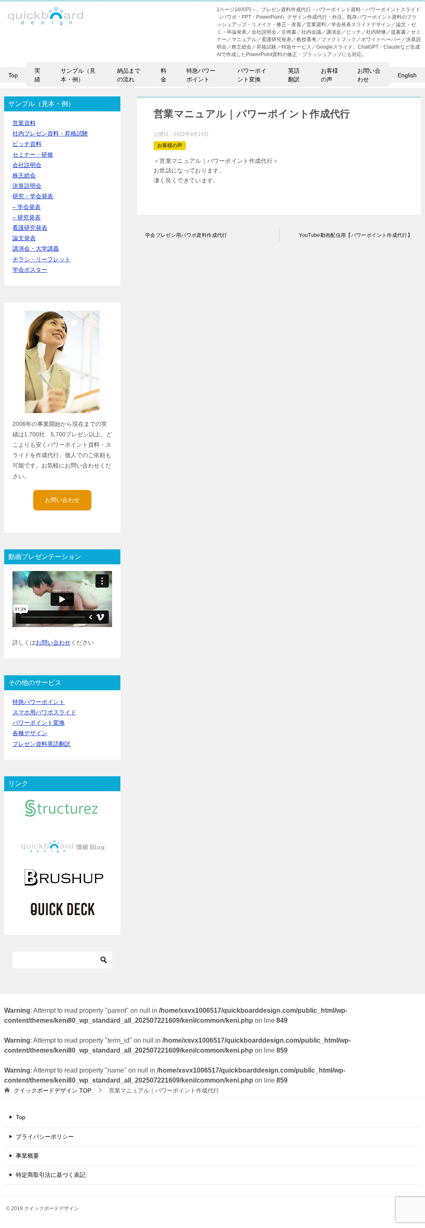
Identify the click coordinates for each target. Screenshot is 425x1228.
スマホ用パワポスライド (44, 712)
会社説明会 (27, 165)
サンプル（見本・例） (78, 75)
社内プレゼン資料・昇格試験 (50, 133)
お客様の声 (329, 75)
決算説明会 (27, 185)
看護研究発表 (29, 227)
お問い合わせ (369, 75)
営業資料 (24, 123)
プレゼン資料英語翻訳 (41, 744)
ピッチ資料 (27, 143)
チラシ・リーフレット (41, 259)
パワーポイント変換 (251, 75)
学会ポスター (29, 269)
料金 (163, 75)
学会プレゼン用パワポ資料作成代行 (186, 235)
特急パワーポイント (200, 75)
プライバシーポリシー (45, 1136)
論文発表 (24, 238)
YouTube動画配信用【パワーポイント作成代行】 (356, 235)
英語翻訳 (294, 75)
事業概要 (27, 1155)
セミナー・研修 (32, 154)
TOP (52, 1090)
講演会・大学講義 (35, 248)
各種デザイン (29, 733)
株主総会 (24, 175)
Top (13, 75)
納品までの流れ (128, 75)
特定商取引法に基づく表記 (50, 1174)
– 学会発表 (26, 207)
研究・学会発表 (32, 196)
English (407, 75)
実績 (37, 75)
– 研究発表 (26, 217)
